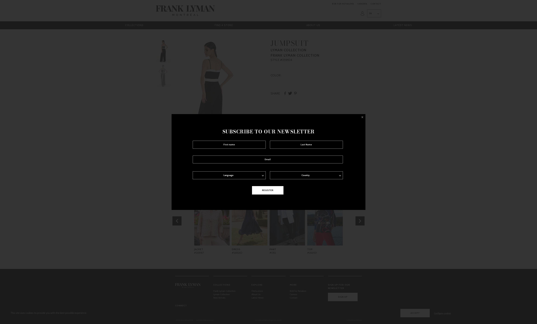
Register (267, 190)
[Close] (362, 117)
